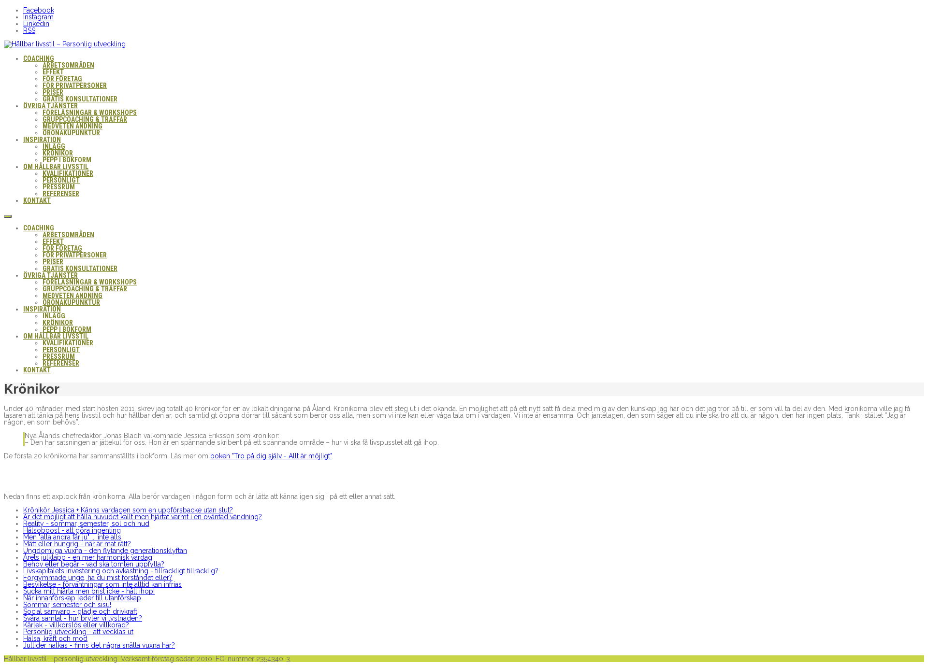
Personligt (61, 180)
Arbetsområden (68, 65)
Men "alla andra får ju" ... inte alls (72, 537)
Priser (53, 92)
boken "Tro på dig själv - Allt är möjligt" (271, 456)
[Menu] (8, 216)
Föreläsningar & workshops (90, 112)
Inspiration (42, 139)
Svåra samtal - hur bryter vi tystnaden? (82, 618)
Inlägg (54, 146)
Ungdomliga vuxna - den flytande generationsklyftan (105, 550)
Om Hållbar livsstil (55, 166)
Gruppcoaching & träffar (85, 119)
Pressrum (59, 187)
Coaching (38, 58)
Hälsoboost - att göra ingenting (72, 530)
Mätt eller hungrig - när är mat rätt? (77, 544)
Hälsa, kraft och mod (55, 638)
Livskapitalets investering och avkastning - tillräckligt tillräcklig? (120, 571)
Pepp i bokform (67, 160)
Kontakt (37, 200)
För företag (62, 79)
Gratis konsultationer (80, 99)
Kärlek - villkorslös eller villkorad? (76, 625)
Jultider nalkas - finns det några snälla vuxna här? (99, 645)
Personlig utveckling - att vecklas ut (78, 632)
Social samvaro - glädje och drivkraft (80, 611)
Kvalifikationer (68, 173)
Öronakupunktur (71, 133)
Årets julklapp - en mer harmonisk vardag (87, 557)
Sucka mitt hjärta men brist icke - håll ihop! (89, 591)
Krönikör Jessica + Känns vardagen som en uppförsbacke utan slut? (128, 510)
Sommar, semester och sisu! (67, 605)
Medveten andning (72, 126)
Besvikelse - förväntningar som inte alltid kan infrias (102, 584)
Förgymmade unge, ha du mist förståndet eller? (98, 577)
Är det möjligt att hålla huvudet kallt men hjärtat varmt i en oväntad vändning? (142, 517)
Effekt (53, 72)
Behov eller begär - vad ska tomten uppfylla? (93, 564)
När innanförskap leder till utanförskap (82, 598)
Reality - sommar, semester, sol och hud (86, 523)
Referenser (61, 194)
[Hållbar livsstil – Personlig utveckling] (65, 44)
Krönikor (58, 153)
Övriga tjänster (50, 106)
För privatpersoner (75, 85)
